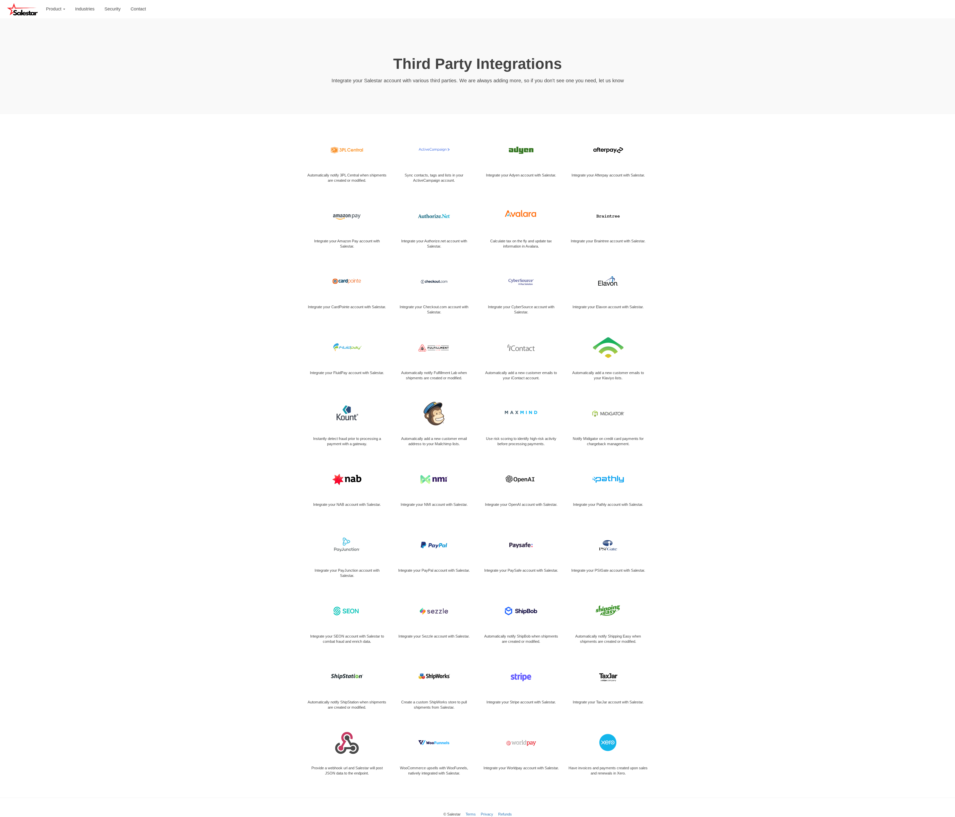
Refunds (505, 814)
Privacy (487, 814)
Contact (138, 8)
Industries (85, 8)
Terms (471, 814)
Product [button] (54, 8)
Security (112, 8)
